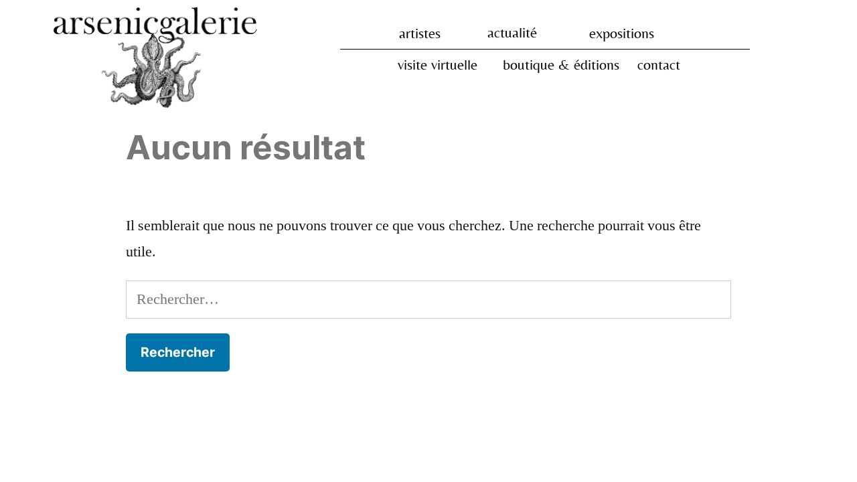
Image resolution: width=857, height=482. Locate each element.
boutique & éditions (561, 64)
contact (658, 64)
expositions (621, 33)
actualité (512, 32)
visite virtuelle (437, 64)
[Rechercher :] (428, 299)
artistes (420, 33)
